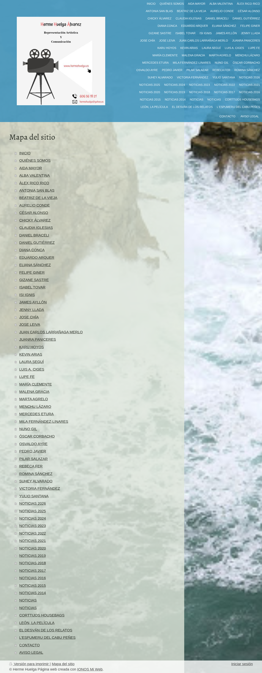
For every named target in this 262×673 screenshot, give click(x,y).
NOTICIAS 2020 (32, 548)
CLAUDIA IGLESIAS (36, 228)
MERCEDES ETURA (36, 414)
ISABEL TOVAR (32, 287)
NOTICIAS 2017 (32, 571)
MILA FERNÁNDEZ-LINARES (43, 422)
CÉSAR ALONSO (33, 213)
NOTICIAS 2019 (32, 556)
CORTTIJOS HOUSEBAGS (41, 615)
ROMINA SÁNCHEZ (35, 474)
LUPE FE (27, 377)
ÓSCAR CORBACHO (37, 436)
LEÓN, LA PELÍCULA (36, 623)
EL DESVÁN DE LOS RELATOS (45, 630)
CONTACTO (29, 645)
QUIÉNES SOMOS (35, 160)
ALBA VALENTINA (34, 175)
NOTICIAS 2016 (32, 578)
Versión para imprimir (31, 664)
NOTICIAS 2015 (32, 586)
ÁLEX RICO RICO (34, 183)
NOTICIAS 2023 (32, 526)
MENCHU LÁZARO (35, 407)
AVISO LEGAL (31, 652)
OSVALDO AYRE (33, 444)
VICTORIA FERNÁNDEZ (39, 488)
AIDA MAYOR (30, 168)
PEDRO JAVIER (32, 451)
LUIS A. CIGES (31, 369)
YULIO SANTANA (34, 496)
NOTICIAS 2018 (32, 563)
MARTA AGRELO (33, 399)
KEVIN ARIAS (30, 354)
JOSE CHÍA (29, 317)
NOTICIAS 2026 (32, 503)
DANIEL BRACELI (34, 235)
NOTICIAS (28, 600)
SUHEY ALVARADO (35, 481)
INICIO (24, 153)
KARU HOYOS (31, 347)
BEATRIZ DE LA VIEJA (38, 198)
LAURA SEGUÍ (31, 362)
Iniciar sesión (242, 664)
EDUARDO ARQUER (36, 258)
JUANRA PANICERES (37, 339)
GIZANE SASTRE (34, 280)
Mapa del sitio (63, 664)
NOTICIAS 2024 (32, 518)
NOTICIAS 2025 (32, 511)
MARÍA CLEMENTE (35, 384)
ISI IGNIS (27, 295)
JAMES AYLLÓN (33, 302)
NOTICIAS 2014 (32, 593)
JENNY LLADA (31, 310)
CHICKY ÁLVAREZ (35, 220)
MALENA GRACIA (34, 392)
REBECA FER (31, 466)
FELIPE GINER (32, 272)
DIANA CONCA (32, 250)
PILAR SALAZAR (33, 459)
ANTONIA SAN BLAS (36, 190)
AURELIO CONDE (34, 205)
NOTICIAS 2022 (32, 533)
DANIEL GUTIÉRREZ (37, 243)
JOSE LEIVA (29, 324)
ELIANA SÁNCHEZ (35, 265)
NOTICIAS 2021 (32, 541)
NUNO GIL (28, 429)
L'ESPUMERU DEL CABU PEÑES (47, 638)
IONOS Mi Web (90, 669)
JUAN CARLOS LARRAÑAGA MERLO (51, 332)
